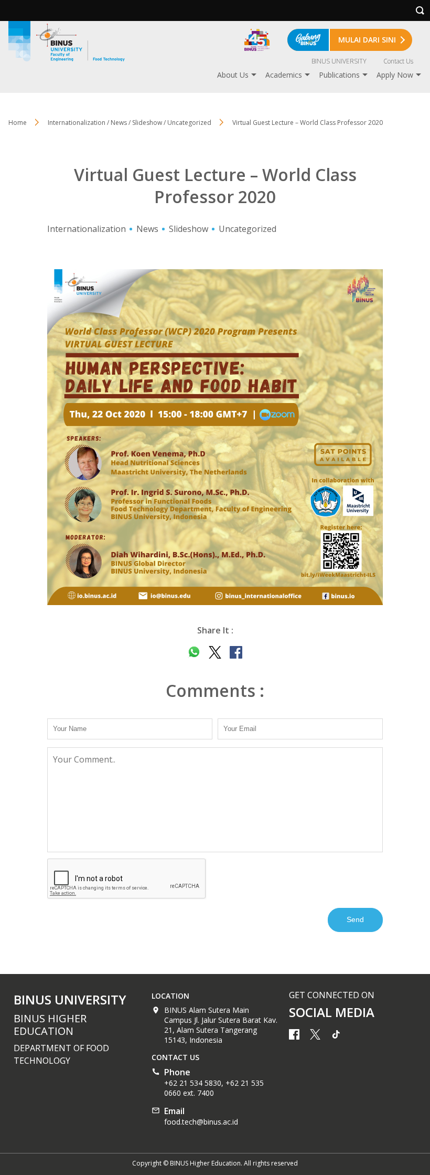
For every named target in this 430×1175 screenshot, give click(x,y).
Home (17, 122)
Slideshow (188, 229)
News (147, 229)
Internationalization (86, 229)
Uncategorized (247, 229)
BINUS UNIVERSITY (339, 61)
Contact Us (398, 61)
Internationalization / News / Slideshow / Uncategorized (129, 122)
